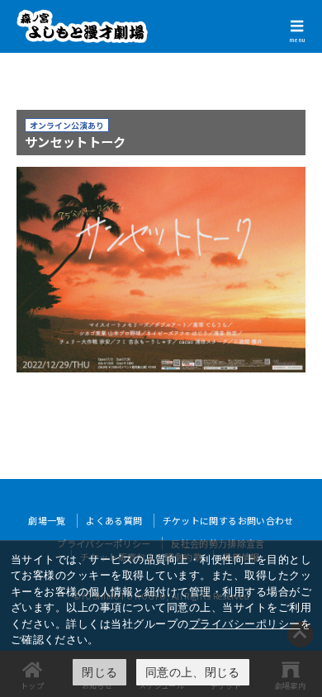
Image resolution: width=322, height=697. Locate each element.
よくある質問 (114, 520)
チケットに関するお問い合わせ (228, 520)
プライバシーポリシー (245, 623)
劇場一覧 (46, 520)
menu (297, 40)
